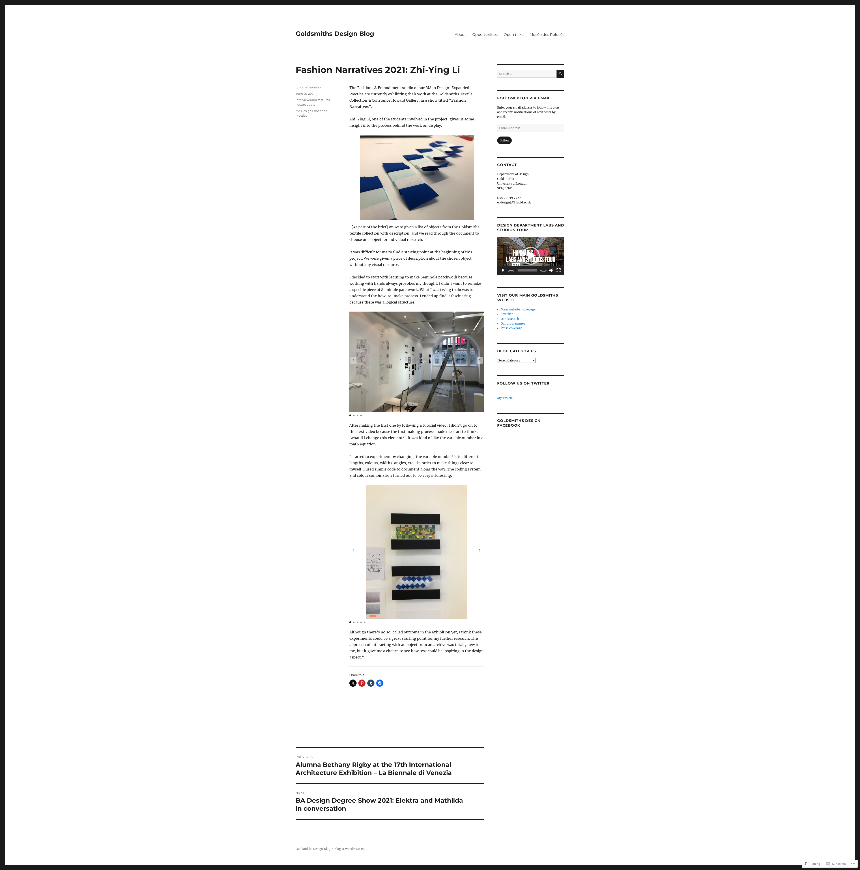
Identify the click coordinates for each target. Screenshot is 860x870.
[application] (530, 256)
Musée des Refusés (547, 34)
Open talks (513, 34)
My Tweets (505, 398)
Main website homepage (518, 309)
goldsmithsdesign (309, 87)
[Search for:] (527, 74)
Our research (510, 319)
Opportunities (485, 34)
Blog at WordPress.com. (351, 849)
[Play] (503, 270)
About (460, 34)
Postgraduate (305, 104)
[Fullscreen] (558, 270)
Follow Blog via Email (523, 98)
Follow (504, 140)
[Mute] (551, 270)
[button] (480, 360)
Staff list (507, 314)
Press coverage (511, 328)
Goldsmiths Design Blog (335, 33)
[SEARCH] (560, 74)
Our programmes (513, 323)
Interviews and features (313, 100)
